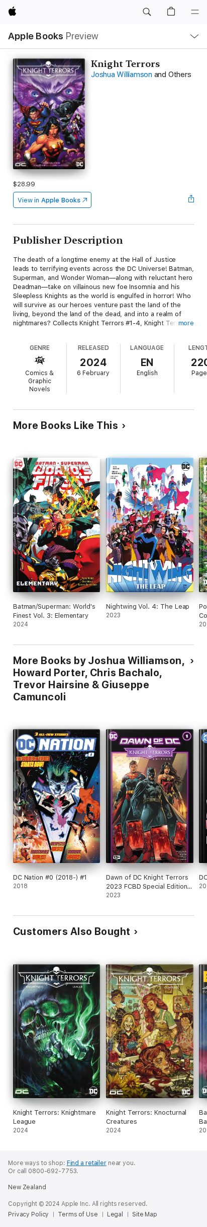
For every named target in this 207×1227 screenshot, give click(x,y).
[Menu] (195, 12)
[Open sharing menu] (190, 199)
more (186, 323)
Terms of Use (78, 1214)
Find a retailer (87, 1163)
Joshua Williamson (121, 74)
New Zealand (27, 1187)
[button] (147, 12)
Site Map (144, 1214)
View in (49, 200)
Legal (115, 1214)
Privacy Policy (28, 1214)
